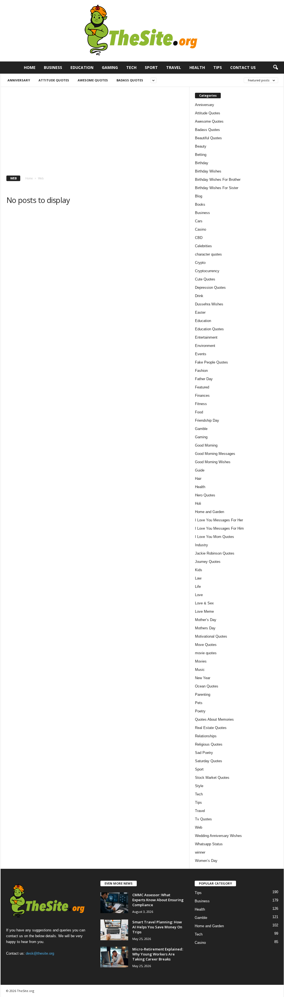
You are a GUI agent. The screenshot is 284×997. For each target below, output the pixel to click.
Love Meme (204, 611)
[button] (275, 67)
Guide (199, 470)
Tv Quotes (203, 819)
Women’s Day (206, 861)
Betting (200, 155)
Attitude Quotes (54, 80)
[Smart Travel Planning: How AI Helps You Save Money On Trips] (114, 929)
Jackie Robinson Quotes (214, 553)
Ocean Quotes (206, 686)
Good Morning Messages (215, 454)
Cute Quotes (205, 279)
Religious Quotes (208, 744)
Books (200, 204)
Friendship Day (207, 420)
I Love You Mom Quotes (214, 537)
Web (198, 827)
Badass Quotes (129, 80)
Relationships (206, 736)
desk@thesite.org (40, 953)
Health (197, 67)
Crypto (200, 263)
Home (30, 67)
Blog (198, 196)
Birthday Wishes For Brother (217, 179)
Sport (151, 67)
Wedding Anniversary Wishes (218, 836)
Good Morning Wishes (212, 462)
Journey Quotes (207, 562)
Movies (201, 661)
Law (198, 578)
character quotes (208, 254)
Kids (198, 570)
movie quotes (206, 653)
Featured (202, 387)
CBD (198, 238)
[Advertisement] (95, 128)
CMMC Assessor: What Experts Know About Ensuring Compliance (158, 899)
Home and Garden (209, 512)
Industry (201, 545)
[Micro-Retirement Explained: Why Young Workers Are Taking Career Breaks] (114, 957)
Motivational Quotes (211, 636)
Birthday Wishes (208, 171)
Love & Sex (204, 603)
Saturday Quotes (208, 761)
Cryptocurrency (207, 271)
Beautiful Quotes (208, 138)
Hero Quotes (205, 495)
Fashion (201, 371)
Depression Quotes (210, 287)
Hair (198, 478)
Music (200, 670)
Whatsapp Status (209, 844)
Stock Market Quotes (212, 778)
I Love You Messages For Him (219, 528)
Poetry (200, 711)
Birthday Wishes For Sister (216, 188)
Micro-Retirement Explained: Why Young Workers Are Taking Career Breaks (157, 954)
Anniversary (18, 80)
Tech (131, 67)
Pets (198, 703)
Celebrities (203, 246)
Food (199, 412)
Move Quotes (206, 645)
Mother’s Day (205, 620)
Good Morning (206, 445)
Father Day (204, 379)
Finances (202, 395)
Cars (198, 221)
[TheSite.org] (142, 30)
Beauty (200, 146)
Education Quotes (209, 329)
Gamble (201, 429)
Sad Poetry (204, 753)
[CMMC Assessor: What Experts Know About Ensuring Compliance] (114, 902)
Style (199, 786)
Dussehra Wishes (209, 304)
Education (81, 67)
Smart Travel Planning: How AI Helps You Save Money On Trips (157, 926)
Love (199, 595)
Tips (217, 67)
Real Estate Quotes (211, 728)
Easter (200, 312)
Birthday (201, 163)
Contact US (243, 67)
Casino (200, 229)
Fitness (201, 404)
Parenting (202, 694)
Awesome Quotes (93, 80)
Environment (205, 346)
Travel (173, 67)
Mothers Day (205, 628)
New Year (202, 678)
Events (200, 354)
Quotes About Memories (214, 719)
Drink (199, 296)
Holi (198, 503)
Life (198, 586)
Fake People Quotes (211, 362)
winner (200, 852)
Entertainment (206, 337)
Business (53, 67)
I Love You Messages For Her (219, 520)
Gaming (110, 67)
